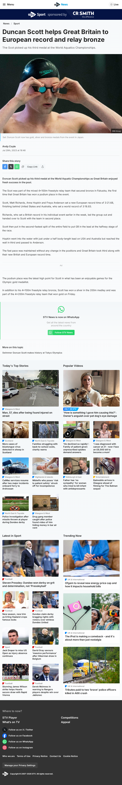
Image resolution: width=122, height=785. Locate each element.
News (6, 23)
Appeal (65, 722)
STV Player (9, 717)
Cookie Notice (70, 756)
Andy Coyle (9, 146)
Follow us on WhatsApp (21, 741)
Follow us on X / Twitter (21, 729)
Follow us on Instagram (21, 747)
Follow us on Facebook (20, 735)
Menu (10, 4)
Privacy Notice (40, 756)
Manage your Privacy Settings (20, 765)
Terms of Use (23, 756)
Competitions (69, 717)
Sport (17, 23)
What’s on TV (11, 722)
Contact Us (55, 756)
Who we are (8, 756)
